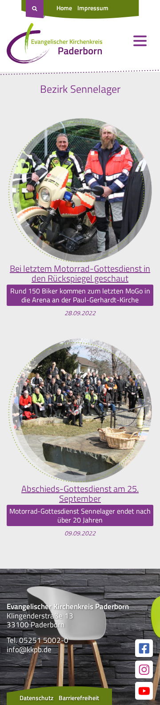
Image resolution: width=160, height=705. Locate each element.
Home (64, 7)
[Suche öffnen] (35, 9)
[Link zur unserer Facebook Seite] (144, 648)
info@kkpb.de (29, 649)
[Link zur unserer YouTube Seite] (144, 691)
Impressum (92, 7)
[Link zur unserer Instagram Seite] (144, 669)
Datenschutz (36, 697)
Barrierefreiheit (79, 697)
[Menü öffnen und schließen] (140, 41)
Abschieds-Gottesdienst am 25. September (80, 493)
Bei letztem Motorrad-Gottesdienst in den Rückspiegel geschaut (80, 273)
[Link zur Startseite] (54, 45)
